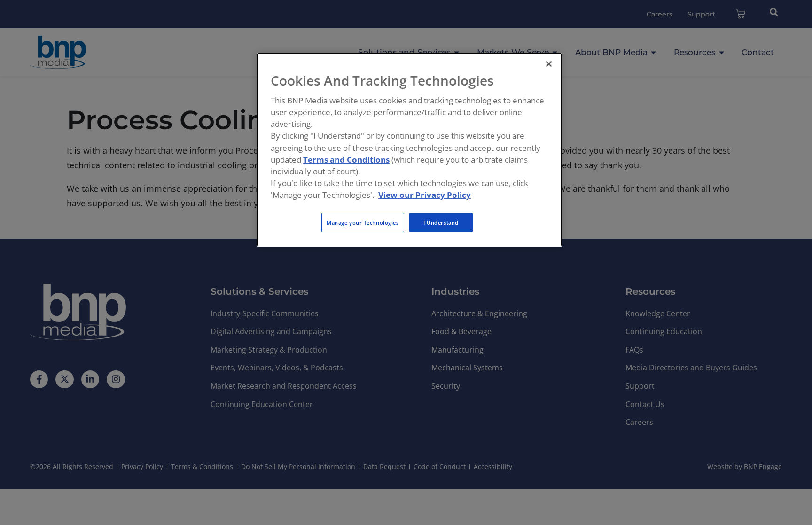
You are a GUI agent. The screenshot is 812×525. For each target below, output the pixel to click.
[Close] (549, 64)
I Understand (441, 222)
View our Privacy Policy (424, 194)
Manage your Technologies (363, 222)
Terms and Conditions (346, 159)
